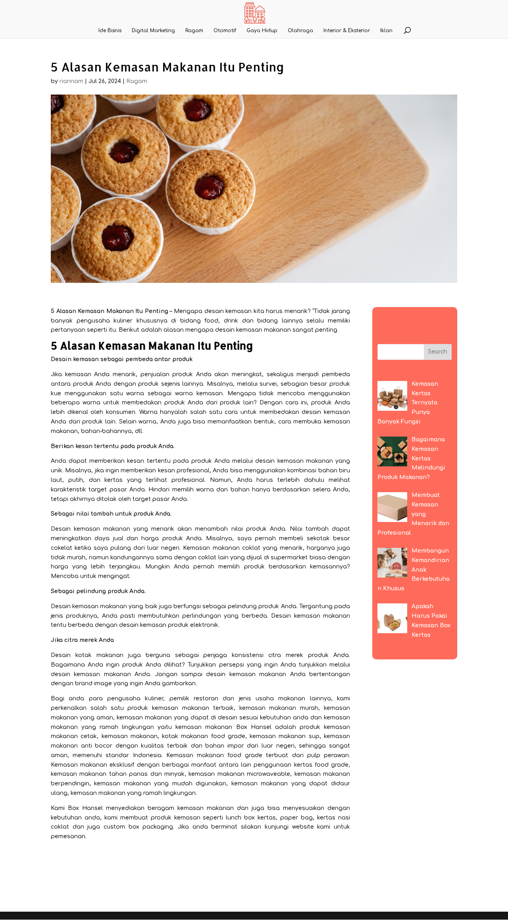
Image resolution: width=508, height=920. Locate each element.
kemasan (78, 374)
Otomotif (225, 30)
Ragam (194, 30)
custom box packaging (138, 827)
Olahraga (300, 30)
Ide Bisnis (109, 30)
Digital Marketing (153, 30)
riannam (71, 81)
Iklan (386, 30)
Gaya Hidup (261, 30)
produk (256, 529)
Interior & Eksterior (346, 30)
